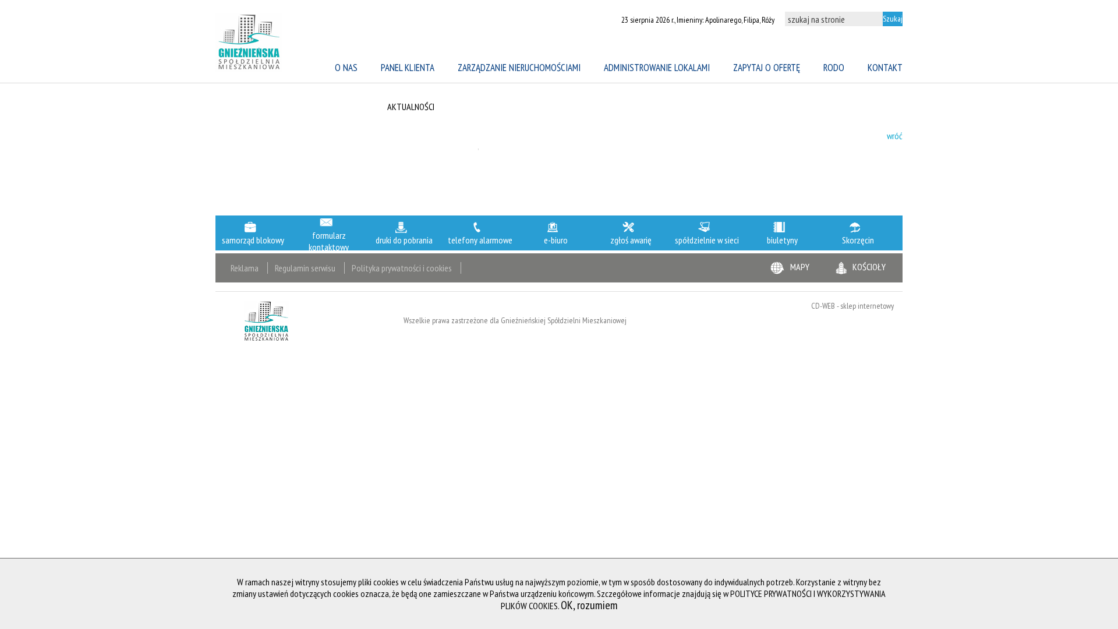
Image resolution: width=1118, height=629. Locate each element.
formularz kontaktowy (329, 241)
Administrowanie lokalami (657, 67)
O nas (346, 67)
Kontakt (885, 67)
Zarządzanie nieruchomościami (519, 67)
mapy (799, 267)
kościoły (869, 267)
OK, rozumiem (589, 605)
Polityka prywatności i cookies (402, 268)
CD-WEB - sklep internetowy (852, 306)
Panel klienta (407, 67)
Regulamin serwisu (305, 268)
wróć (895, 136)
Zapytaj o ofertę (766, 67)
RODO (833, 67)
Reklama (245, 268)
